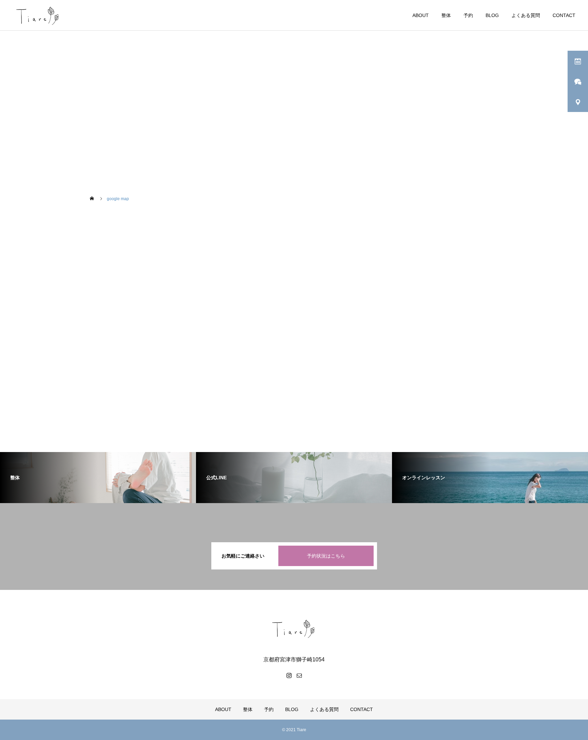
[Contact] (299, 675)
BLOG (492, 15)
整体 (446, 15)
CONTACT (564, 15)
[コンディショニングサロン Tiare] (294, 628)
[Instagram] (288, 675)
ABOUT (420, 15)
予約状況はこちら (326, 556)
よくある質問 (525, 15)
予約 (468, 15)
